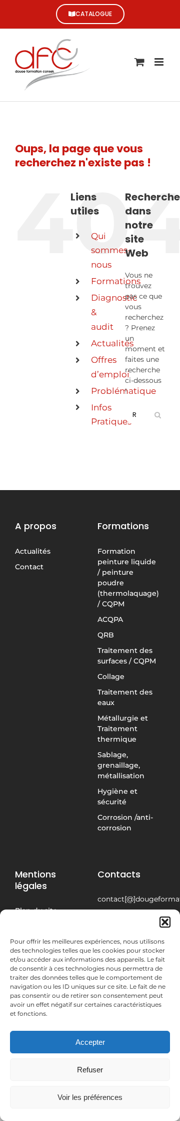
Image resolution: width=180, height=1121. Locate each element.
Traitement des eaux (125, 697)
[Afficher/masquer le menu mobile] (159, 62)
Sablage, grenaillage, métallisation (121, 765)
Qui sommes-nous (111, 250)
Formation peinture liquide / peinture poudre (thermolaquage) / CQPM (128, 577)
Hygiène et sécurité (118, 796)
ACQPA (110, 619)
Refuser (90, 1069)
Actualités (112, 343)
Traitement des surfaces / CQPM (127, 655)
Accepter (90, 1042)
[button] (165, 922)
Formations (115, 281)
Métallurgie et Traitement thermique (123, 729)
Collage (111, 676)
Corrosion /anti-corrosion (125, 822)
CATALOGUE (94, 14)
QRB (106, 634)
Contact (29, 566)
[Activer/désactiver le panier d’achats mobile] (139, 62)
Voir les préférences (90, 1097)
